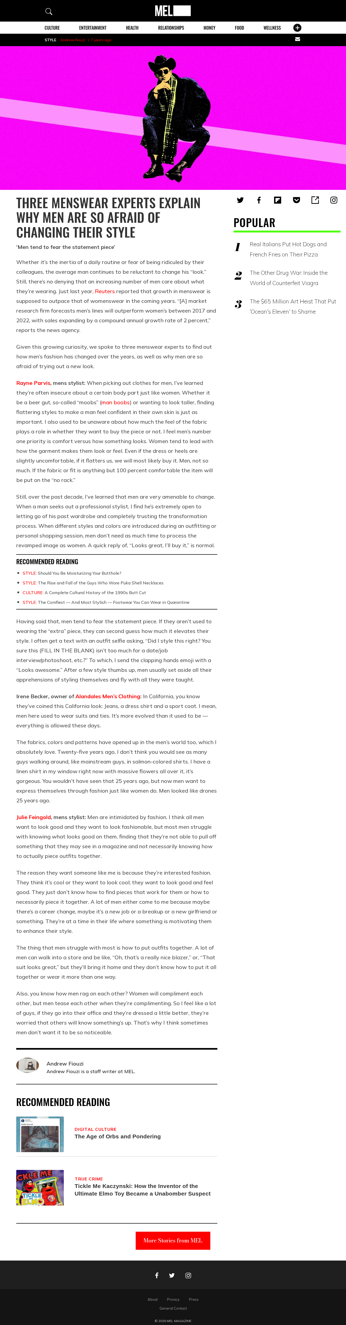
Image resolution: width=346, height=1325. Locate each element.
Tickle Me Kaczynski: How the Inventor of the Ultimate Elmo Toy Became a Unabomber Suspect (143, 1190)
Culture (52, 28)
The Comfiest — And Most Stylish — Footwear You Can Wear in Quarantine (106, 602)
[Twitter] (240, 200)
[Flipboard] (277, 200)
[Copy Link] (315, 200)
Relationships (171, 28)
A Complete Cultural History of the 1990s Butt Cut (84, 592)
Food (239, 28)
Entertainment (93, 28)
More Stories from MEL (173, 1240)
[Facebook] (259, 200)
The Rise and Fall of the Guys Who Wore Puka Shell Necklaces (93, 583)
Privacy (173, 1299)
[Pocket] (296, 200)
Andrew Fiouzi (72, 39)
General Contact (173, 1308)
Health (132, 28)
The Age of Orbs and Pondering (118, 1136)
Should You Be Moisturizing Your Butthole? (72, 573)
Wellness (272, 28)
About (153, 1299)
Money (209, 28)
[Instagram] (333, 200)
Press (194, 1299)
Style (50, 39)
